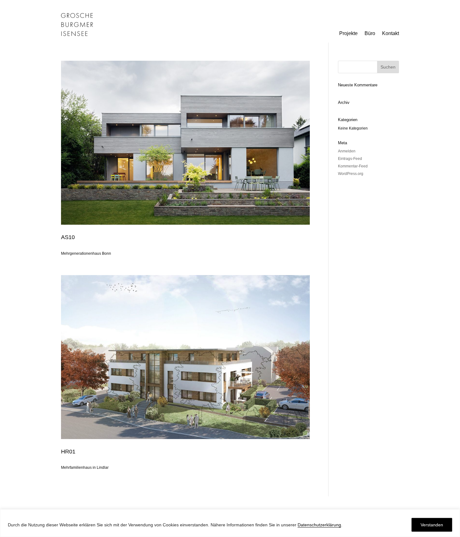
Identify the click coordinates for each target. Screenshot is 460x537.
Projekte (348, 33)
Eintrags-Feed (350, 158)
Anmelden (346, 151)
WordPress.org (350, 173)
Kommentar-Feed (353, 166)
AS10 (68, 237)
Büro (370, 33)
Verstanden (432, 524)
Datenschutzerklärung (319, 524)
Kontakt (390, 33)
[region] (230, 523)
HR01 (68, 451)
